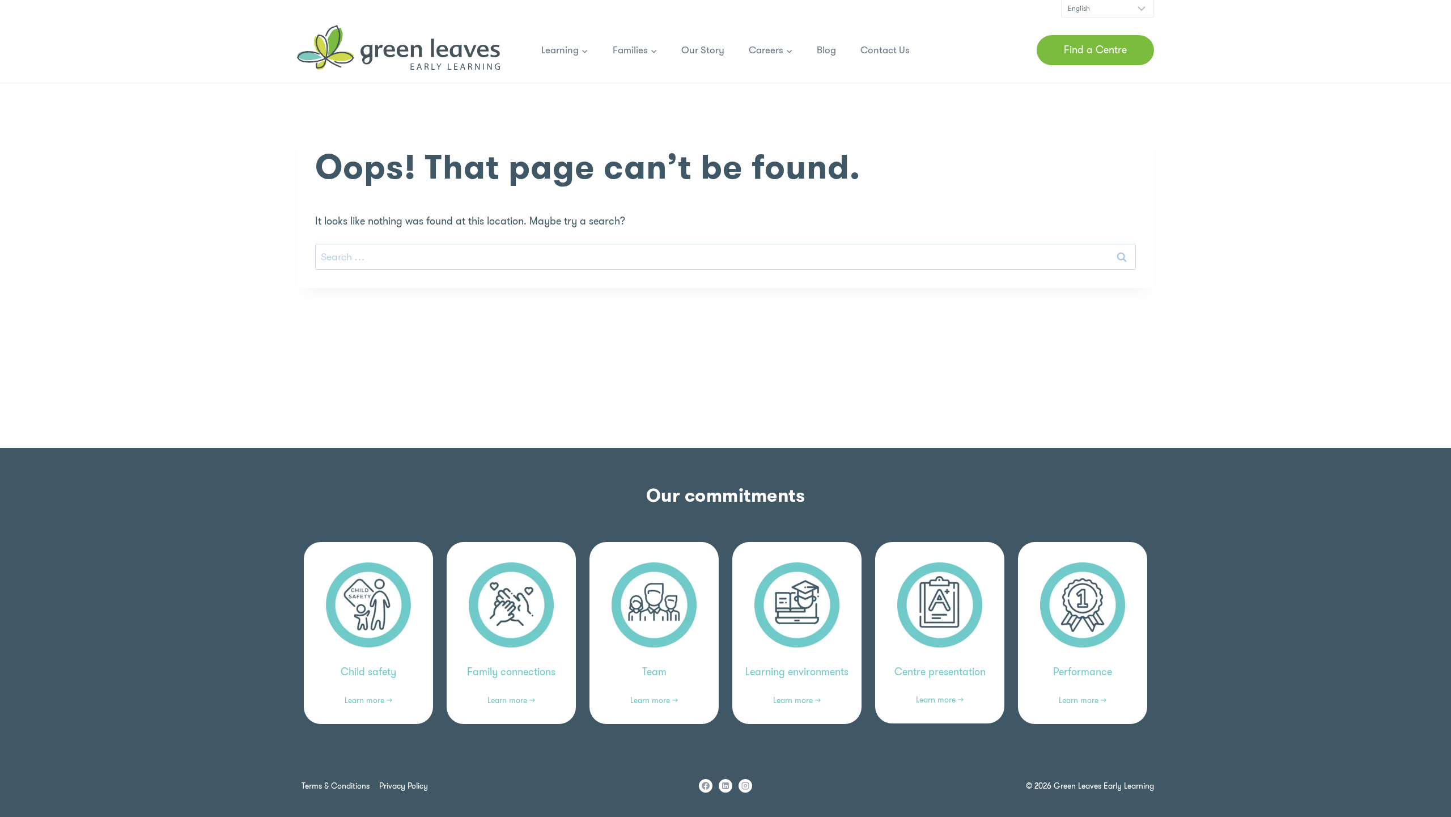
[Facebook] (706, 786)
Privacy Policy (403, 785)
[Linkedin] (725, 786)
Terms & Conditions (336, 785)
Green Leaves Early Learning (1104, 785)
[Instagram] (745, 786)
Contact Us (885, 50)
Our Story (702, 50)
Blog (826, 50)
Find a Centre (1095, 50)
